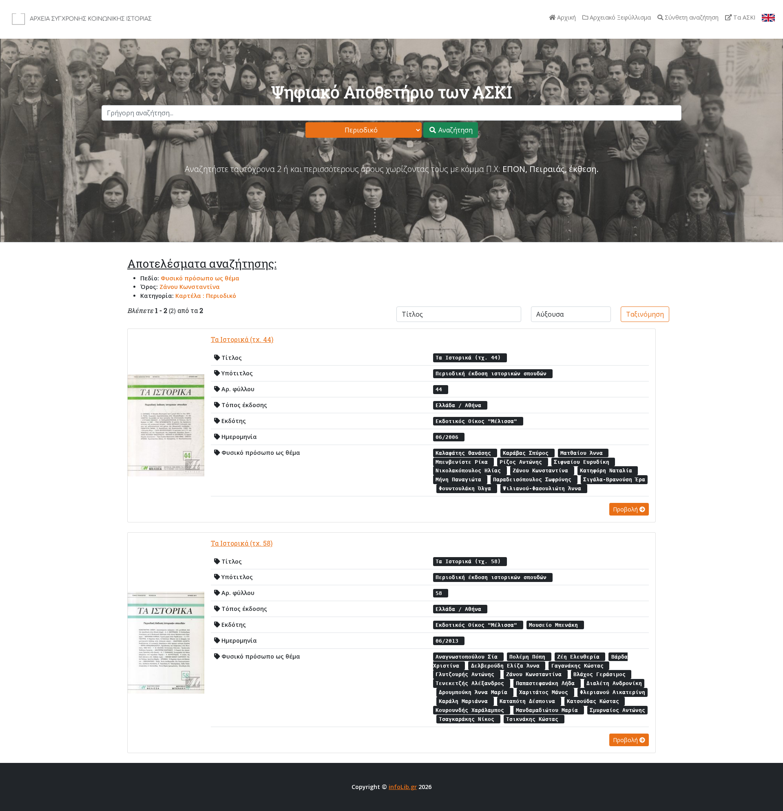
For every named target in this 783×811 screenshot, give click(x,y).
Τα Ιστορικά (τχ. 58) (241, 543)
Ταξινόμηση (645, 314)
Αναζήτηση (455, 130)
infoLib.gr (403, 787)
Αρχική (565, 17)
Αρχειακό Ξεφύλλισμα (619, 17)
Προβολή (626, 509)
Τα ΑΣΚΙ (743, 17)
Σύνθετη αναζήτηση (691, 17)
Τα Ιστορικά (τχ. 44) (242, 339)
